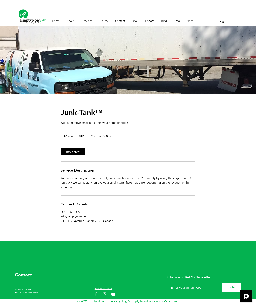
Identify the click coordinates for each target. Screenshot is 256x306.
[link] (73, 151)
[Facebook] (96, 294)
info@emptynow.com (29, 292)
